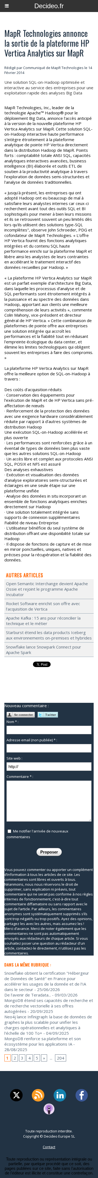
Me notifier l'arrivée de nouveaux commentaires (37, 834)
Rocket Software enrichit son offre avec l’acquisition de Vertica (43, 606)
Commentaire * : (20, 776)
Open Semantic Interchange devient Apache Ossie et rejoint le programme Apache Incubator (47, 589)
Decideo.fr (49, 6)
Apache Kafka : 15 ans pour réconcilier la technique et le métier (43, 620)
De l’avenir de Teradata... (27, 995)
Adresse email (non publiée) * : (32, 739)
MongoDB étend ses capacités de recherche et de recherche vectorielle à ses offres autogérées (48, 1006)
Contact (49, 1146)
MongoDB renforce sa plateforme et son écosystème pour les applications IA (42, 1041)
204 (60, 1058)
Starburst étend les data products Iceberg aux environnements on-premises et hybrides (49, 635)
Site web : (14, 758)
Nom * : (13, 721)
